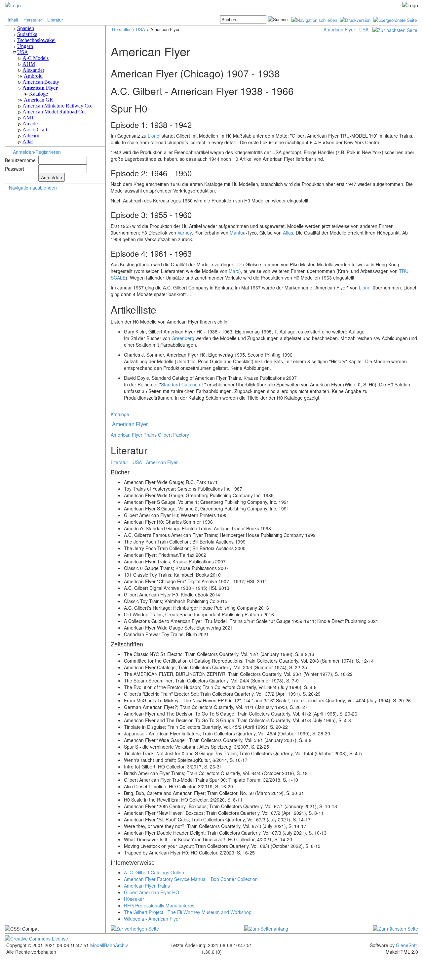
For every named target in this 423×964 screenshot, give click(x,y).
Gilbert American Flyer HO (151, 892)
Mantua (238, 232)
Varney (184, 232)
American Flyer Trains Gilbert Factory (150, 434)
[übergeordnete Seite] (395, 19)
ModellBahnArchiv (108, 945)
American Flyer (339, 29)
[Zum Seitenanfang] (266, 928)
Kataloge (120, 414)
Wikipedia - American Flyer (152, 918)
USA (140, 29)
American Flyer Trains (147, 885)
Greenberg (183, 338)
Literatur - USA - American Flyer (144, 462)
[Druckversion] (355, 19)
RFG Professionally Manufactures (159, 905)
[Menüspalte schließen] (314, 19)
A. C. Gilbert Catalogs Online (154, 872)
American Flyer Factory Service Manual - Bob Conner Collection (191, 879)
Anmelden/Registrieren (37, 152)
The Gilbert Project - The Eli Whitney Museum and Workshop (187, 912)
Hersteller (32, 20)
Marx (234, 271)
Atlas (288, 232)
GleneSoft (406, 945)
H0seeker (134, 899)
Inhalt (13, 20)
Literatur (55, 20)
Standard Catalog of (182, 384)
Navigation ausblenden (33, 187)
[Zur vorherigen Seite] (135, 928)
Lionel (154, 135)
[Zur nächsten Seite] (394, 29)
